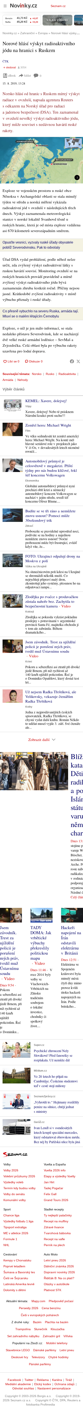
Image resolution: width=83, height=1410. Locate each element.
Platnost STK (52, 1290)
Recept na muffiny (56, 1221)
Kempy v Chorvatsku (17, 1260)
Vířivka (68, 1336)
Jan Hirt (49, 1182)
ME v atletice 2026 (15, 1233)
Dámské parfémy (44, 1350)
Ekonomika (32, 480)
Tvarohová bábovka (57, 1233)
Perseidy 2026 (28, 1308)
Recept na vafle (54, 1239)
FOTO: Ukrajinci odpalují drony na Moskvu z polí (52, 558)
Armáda (8, 380)
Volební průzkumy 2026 (19, 1176)
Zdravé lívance (54, 1227)
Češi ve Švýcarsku (15, 1278)
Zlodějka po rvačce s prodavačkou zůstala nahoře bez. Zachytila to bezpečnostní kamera (51, 601)
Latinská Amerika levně (18, 1284)
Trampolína (23, 1329)
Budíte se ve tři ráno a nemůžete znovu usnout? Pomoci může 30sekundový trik (50, 515)
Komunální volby (14, 1200)
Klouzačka (57, 1329)
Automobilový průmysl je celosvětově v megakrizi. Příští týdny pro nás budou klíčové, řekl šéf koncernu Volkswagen (51, 468)
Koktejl (29, 611)
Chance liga (11, 1215)
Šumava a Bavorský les (19, 1272)
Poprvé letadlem (14, 1266)
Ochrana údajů (64, 1384)
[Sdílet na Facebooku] (72, 361)
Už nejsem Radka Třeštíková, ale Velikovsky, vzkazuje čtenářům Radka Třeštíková (50, 696)
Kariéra (57, 1380)
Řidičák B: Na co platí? (59, 1278)
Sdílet (27, 75)
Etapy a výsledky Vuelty (59, 1176)
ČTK (6, 61)
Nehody (22, 380)
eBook (12, 75)
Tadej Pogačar (53, 1188)
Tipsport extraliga (15, 1227)
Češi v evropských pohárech (40, 1315)
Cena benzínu (51, 1308)
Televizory (38, 1357)
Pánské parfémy (40, 1364)
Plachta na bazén (56, 1322)
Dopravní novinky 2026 (59, 1272)
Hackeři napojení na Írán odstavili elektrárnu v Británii (71, 940)
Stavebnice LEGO (18, 1350)
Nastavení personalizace (54, 1388)
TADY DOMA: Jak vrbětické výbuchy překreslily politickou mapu (40, 943)
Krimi (28, 661)
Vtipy (28, 406)
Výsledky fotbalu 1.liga (18, 1221)
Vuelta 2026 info (55, 1170)
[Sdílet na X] (78, 361)
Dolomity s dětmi (14, 1290)
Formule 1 (10, 1239)
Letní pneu (67, 1350)
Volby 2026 (10, 1170)
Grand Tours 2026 (56, 1200)
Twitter (28, 1380)
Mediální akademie (18, 1384)
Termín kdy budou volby (19, 1188)
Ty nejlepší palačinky (58, 1215)
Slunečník (40, 1329)
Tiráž (68, 1380)
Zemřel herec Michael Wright (48, 425)
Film (27, 430)
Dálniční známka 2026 (59, 1266)
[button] (41, 160)
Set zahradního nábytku (23, 1336)
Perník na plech (54, 1245)
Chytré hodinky (58, 1357)
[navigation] (5, 6)
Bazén (37, 1322)
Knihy (28, 706)
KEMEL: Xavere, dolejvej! (46, 400)
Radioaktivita (67, 374)
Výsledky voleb (13, 1182)
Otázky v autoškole (56, 1284)
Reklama (43, 1380)
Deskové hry (19, 1357)
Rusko (50, 374)
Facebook (14, 1380)
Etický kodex (42, 1384)
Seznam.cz (58, 6)
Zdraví (29, 525)
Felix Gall (50, 1194)
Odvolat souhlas (23, 1388)
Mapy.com (38, 1301)
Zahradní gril (51, 1336)
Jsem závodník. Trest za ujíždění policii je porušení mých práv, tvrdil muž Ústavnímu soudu (50, 646)
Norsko (37, 374)
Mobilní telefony (56, 1343)
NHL (6, 1245)
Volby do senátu (14, 1194)
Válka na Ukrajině (36, 566)
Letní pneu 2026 (55, 1260)
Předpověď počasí (61, 1301)
